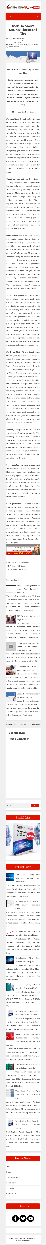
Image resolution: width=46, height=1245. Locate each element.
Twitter (12, 566)
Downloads (11, 1183)
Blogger (27, 1240)
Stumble (13, 569)
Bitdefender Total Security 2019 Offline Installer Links (27, 1124)
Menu (10, 17)
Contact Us (11, 1193)
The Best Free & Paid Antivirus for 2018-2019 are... (27, 1094)
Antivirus (13, 45)
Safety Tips (22, 45)
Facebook (24, 562)
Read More (28, 610)
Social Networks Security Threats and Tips (23, 30)
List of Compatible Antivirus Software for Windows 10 (27, 878)
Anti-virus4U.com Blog (28, 1238)
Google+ (24, 566)
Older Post (35, 724)
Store (8, 1172)
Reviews (10, 1188)
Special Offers (12, 1177)
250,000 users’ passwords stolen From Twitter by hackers (28, 589)
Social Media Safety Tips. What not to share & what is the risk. (28, 646)
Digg (23, 569)
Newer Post (11, 724)
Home (23, 724)
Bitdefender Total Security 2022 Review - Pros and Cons (27, 904)
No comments (14, 47)
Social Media (33, 45)
